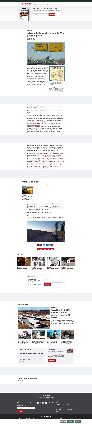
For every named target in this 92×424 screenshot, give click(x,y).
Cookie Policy (18, 422)
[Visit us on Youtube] (46, 402)
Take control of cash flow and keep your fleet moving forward (27, 198)
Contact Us (71, 418)
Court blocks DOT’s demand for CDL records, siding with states (60, 313)
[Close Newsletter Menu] (74, 8)
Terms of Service (47, 17)
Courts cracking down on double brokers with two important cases (52, 342)
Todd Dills (32, 38)
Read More (51, 360)
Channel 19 (30, 30)
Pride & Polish (21, 339)
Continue (47, 284)
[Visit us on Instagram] (49, 402)
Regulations (54, 307)
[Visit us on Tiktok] (52, 402)
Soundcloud (22, 361)
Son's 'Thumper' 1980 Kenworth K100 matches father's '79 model (23, 342)
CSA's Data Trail (35, 339)
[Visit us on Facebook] (38, 402)
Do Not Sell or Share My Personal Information (40, 418)
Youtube (28, 359)
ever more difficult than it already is (48, 156)
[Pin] (52, 245)
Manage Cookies (52, 418)
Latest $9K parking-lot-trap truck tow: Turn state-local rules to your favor (31, 354)
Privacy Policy (42, 17)
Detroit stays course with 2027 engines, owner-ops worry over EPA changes (66, 342)
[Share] (44, 245)
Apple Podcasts (22, 359)
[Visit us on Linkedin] (43, 402)
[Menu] (18, 4)
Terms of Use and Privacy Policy (25, 418)
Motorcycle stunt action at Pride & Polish (67, 269)
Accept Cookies (78, 421)
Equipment (63, 339)
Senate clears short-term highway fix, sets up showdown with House (23, 270)
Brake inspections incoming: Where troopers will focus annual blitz (38, 342)
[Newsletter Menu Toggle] (74, 4)
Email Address (47, 279)
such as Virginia (55, 153)
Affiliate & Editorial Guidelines (62, 418)
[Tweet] (49, 245)
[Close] (90, 421)
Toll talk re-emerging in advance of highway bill (37, 269)
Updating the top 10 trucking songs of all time (53, 269)
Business (18, 267)
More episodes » (22, 356)
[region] (46, 421)
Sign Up (20, 411)
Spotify (33, 359)
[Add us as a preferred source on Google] (41, 245)
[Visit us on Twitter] (41, 402)
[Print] (38, 245)
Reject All (70, 421)
